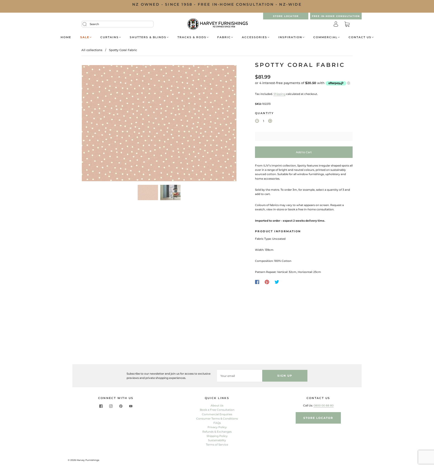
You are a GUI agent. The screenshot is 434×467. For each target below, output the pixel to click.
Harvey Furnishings (88, 460)
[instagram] (111, 406)
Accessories (254, 37)
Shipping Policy (217, 436)
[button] (97, 124)
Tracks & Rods (191, 37)
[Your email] (239, 375)
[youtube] (131, 406)
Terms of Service (217, 444)
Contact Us (360, 37)
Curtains (109, 37)
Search (94, 24)
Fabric (224, 37)
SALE (84, 37)
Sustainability (217, 440)
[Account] (335, 24)
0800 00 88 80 (324, 405)
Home (66, 37)
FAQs (217, 423)
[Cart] (347, 24)
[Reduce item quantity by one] (257, 122)
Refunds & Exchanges (217, 431)
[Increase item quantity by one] (270, 122)
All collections (91, 50)
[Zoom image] (159, 124)
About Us (217, 405)
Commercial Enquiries (217, 414)
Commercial (325, 37)
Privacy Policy (217, 427)
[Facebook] (257, 282)
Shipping (279, 94)
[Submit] (87, 24)
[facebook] (101, 406)
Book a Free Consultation (217, 409)
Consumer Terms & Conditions (217, 418)
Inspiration (290, 37)
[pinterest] (121, 406)
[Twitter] (277, 282)
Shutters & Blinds (148, 37)
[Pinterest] (267, 282)
